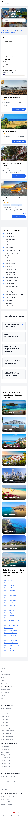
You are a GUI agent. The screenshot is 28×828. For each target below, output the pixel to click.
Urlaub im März (5, 714)
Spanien (21, 30)
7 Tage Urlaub (5, 746)
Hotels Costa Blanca (10, 595)
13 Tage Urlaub (5, 763)
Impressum (14, 818)
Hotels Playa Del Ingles (11, 640)
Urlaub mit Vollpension (8, 802)
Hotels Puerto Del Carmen (12, 645)
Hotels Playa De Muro (10, 633)
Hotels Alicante (8, 583)
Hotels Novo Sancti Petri (11, 620)
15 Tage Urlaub (5, 769)
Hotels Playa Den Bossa (11, 643)
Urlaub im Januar (6, 708)
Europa (15, 30)
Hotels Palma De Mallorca (12, 625)
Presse (3, 677)
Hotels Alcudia (8, 580)
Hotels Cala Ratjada (10, 588)
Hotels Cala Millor (9, 585)
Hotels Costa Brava (9, 598)
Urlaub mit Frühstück (7, 796)
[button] (14, 326)
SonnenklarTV (5, 695)
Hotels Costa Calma (10, 600)
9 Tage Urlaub (5, 752)
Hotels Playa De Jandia (10, 630)
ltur (2, 701)
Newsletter (4, 672)
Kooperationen (5, 674)
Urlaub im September (7, 731)
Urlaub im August (6, 728)
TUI (2, 698)
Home (3, 30)
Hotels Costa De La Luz (11, 603)
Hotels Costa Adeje (9, 590)
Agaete (13, 32)
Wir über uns (5, 669)
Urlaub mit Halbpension (8, 799)
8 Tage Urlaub (5, 749)
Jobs (2, 680)
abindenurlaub (5, 690)
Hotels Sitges (8, 648)
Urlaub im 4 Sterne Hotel (8, 779)
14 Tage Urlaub (5, 766)
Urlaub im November (7, 736)
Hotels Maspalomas (10, 618)
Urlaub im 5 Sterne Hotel (8, 782)
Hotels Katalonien (9, 610)
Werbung (4, 683)
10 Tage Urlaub (5, 755)
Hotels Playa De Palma (11, 635)
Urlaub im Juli (5, 725)
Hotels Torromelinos (10, 650)
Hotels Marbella (9, 615)
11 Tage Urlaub (5, 758)
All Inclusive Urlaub (6, 805)
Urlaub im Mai (5, 719)
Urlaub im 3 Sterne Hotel (8, 776)
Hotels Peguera (8, 628)
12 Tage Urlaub (5, 760)
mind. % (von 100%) (9, 72)
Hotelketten (4, 789)
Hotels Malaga (8, 613)
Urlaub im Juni (5, 722)
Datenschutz (14, 821)
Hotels (9, 30)
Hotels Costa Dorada (10, 605)
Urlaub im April (5, 716)
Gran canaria (5, 32)
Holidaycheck (5, 692)
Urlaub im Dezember (7, 739)
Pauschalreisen (6, 205)
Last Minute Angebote (16, 205)
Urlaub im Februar (6, 711)
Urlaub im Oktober (6, 733)
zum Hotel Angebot (18, 109)
